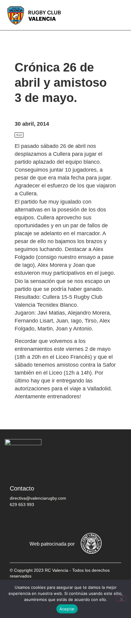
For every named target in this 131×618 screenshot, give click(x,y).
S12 (19, 135)
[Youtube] (72, 520)
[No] (121, 598)
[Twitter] (35, 520)
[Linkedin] (90, 520)
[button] (122, 15)
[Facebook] (17, 520)
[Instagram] (54, 520)
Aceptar (67, 608)
